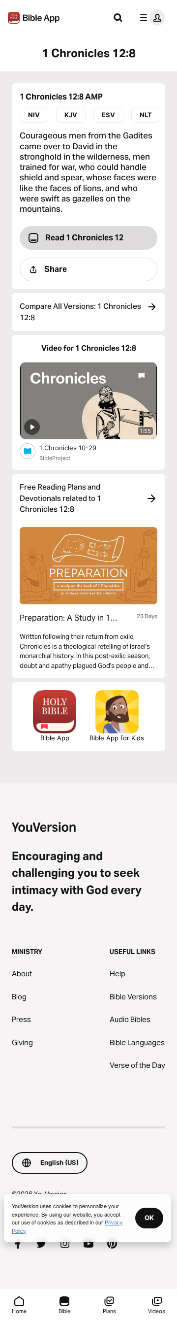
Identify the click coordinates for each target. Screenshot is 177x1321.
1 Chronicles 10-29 (76, 447)
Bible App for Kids (116, 738)
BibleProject (54, 458)
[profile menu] (150, 18)
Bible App (54, 738)
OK (149, 1218)
